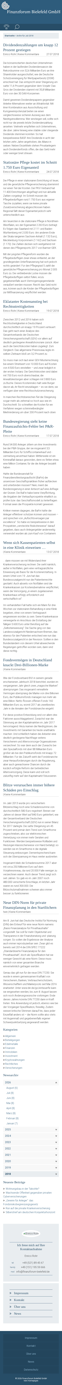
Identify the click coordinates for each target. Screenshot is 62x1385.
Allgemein (10, 1036)
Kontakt (19, 1300)
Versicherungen (13, 1067)
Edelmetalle (11, 1044)
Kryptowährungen (15, 1059)
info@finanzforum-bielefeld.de (33, 1271)
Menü (55, 27)
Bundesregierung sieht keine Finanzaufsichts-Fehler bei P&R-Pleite (28, 426)
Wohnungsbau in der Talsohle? (22, 1188)
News (17, 1313)
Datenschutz (31, 1369)
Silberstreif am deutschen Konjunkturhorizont (30, 1212)
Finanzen (10, 1048)
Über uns (20, 1306)
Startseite (9, 36)
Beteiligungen (12, 1040)
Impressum (21, 1293)
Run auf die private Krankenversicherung (28, 1208)
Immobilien (11, 1051)
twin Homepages (31, 1381)
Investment (11, 1055)
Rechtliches (11, 1063)
